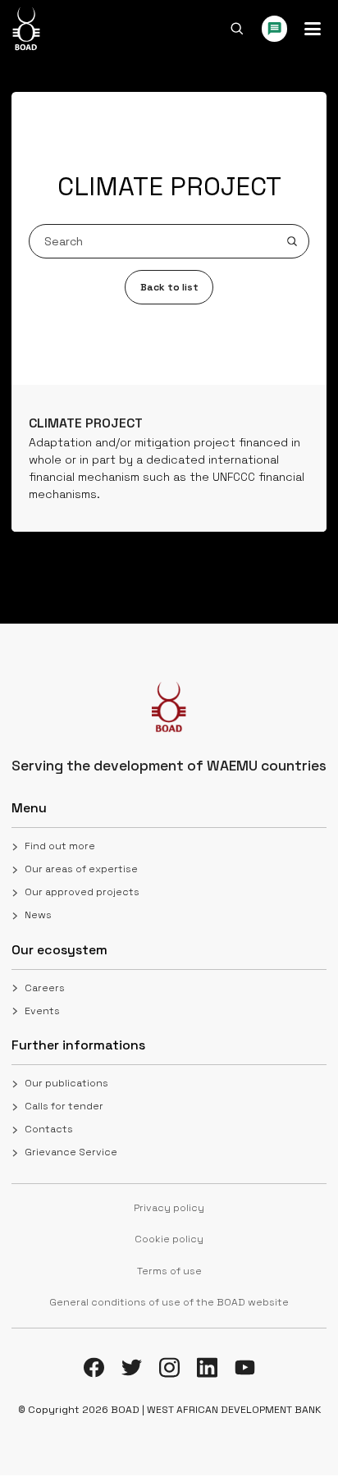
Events (42, 1010)
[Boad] (25, 29)
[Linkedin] (207, 1367)
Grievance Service (71, 1152)
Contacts (49, 1129)
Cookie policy (169, 1239)
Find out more (60, 846)
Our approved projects (82, 892)
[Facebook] (94, 1367)
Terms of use (169, 1271)
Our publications (66, 1083)
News (38, 914)
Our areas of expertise (81, 869)
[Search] (237, 29)
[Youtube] (245, 1367)
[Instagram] (169, 1367)
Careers (45, 988)
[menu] (313, 28)
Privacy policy (169, 1207)
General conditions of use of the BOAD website (169, 1302)
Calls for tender (64, 1106)
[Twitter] (131, 1367)
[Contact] (275, 29)
